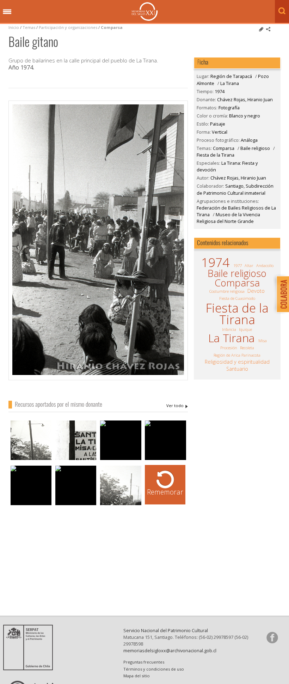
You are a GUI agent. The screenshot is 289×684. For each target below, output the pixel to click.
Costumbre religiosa (227, 291)
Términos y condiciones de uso (153, 669)
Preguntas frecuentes (143, 662)
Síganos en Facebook (272, 637)
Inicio (13, 27)
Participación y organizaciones (68, 27)
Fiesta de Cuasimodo (237, 298)
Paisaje (217, 124)
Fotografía (229, 107)
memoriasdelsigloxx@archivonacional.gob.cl (169, 650)
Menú (7, 12)
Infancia (229, 329)
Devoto (256, 291)
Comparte (268, 29)
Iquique (245, 329)
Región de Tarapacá (231, 76)
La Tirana (229, 83)
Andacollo (264, 265)
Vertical (219, 132)
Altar (249, 265)
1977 (237, 265)
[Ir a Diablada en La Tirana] (31, 459)
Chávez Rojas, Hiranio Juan (177, 406)
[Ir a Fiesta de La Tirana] (120, 427)
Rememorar (165, 492)
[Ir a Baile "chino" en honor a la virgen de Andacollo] (76, 479)
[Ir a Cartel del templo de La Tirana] (76, 459)
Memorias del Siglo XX (144, 11)
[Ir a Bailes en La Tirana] (120, 504)
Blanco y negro (244, 116)
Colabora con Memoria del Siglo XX (281, 294)
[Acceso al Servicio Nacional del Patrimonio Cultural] (30, 668)
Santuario (237, 369)
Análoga (249, 140)
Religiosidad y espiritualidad (237, 362)
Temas (29, 27)
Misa (262, 340)
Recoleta (247, 347)
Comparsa (112, 27)
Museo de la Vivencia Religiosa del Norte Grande (228, 217)
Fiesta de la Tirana (215, 155)
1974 (220, 91)
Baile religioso (255, 148)
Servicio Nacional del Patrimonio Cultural (165, 630)
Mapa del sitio (136, 675)
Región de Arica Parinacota (237, 355)
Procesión (228, 347)
